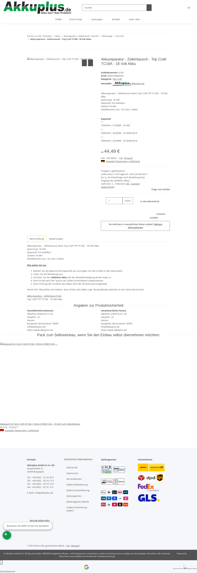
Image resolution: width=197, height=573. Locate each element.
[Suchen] (149, 7)
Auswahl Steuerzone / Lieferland (123, 161)
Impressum (72, 473)
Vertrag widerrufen (40, 520)
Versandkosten (74, 478)
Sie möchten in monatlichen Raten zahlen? (135, 226)
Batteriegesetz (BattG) (77, 501)
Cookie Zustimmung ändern (76, 509)
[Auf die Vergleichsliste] (84, 63)
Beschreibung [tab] (37, 238)
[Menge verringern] (103, 200)
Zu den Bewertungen (7, 571)
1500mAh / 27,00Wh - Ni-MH (115, 125)
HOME (58, 19)
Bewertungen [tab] (56, 238)
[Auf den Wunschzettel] (90, 63)
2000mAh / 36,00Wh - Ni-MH (119, 133)
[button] (6, 535)
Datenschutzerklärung (77, 490)
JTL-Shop (191, 553)
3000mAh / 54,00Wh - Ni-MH (119, 140)
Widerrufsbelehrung (77, 484)
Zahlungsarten (74, 496)
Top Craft (117, 79)
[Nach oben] (1, 562)
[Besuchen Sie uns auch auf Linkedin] (29, 540)
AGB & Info (72, 467)
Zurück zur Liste (34, 36)
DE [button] (189, 7)
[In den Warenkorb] (29, 55)
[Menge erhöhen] (125, 207)
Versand (128, 158)
